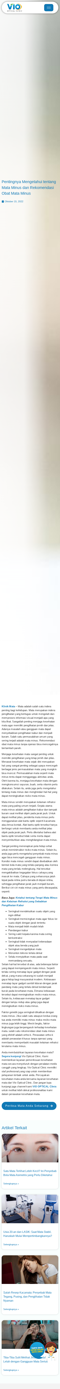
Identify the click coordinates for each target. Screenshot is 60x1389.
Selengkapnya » (11, 1183)
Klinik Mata (8, 706)
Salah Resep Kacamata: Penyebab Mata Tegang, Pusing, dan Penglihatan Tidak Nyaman (27, 1296)
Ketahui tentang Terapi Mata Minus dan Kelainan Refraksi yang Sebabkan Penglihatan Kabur (29, 901)
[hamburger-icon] (48, 7)
